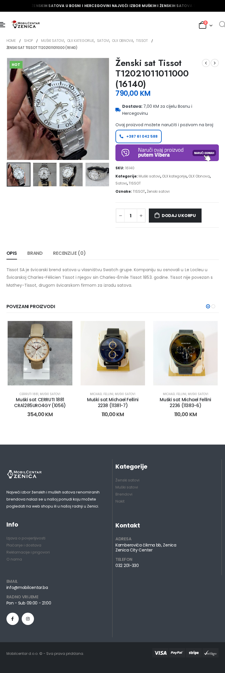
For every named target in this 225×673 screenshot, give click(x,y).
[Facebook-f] (12, 619)
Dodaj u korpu (179, 215)
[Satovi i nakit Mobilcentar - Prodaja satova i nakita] (26, 25)
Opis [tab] (11, 253)
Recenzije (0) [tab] (69, 253)
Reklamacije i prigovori (28, 552)
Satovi (121, 183)
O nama (14, 559)
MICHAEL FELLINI (101, 394)
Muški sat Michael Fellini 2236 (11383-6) (185, 403)
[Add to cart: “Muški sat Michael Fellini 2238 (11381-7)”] (106, 376)
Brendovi (123, 494)
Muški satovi (149, 176)
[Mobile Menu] (2, 25)
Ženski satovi (158, 191)
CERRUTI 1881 (29, 394)
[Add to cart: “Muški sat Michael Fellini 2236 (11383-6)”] (179, 376)
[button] (208, 306)
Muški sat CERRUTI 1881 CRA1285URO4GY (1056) (40, 403)
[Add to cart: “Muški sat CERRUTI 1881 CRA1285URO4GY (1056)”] (33, 376)
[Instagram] (28, 619)
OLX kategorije (174, 176)
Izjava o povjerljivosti (25, 538)
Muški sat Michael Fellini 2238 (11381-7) (113, 403)
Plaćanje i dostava (23, 545)
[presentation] (13, 109)
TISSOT (135, 183)
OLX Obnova (199, 176)
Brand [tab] (35, 253)
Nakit (120, 501)
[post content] (39, 353)
